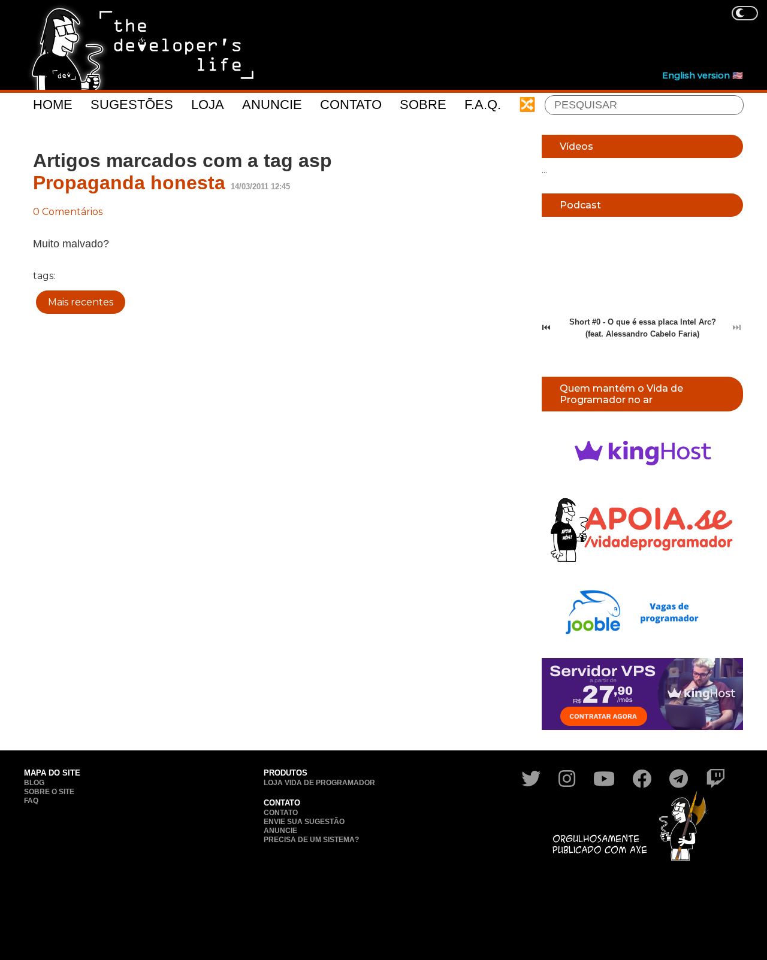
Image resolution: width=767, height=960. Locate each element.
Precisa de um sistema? (311, 839)
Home (53, 104)
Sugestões (131, 104)
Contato (351, 104)
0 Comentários (67, 211)
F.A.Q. (482, 104)
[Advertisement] (525, 36)
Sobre (423, 104)
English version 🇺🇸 (702, 75)
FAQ (31, 800)
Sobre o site (49, 791)
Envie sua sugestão (304, 821)
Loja (207, 104)
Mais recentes (80, 302)
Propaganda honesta (129, 182)
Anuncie (272, 104)
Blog (34, 782)
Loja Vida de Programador (319, 782)
